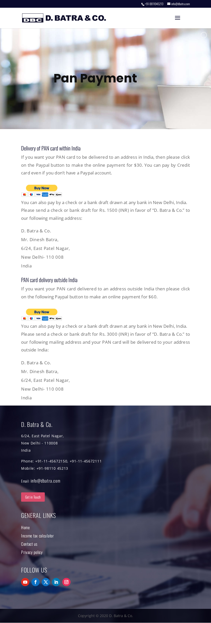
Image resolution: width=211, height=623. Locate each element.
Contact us (29, 544)
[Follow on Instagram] (66, 582)
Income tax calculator (37, 536)
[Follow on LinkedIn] (56, 582)
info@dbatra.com (45, 480)
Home (25, 527)
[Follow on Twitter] (46, 582)
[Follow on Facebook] (35, 582)
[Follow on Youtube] (25, 582)
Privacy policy (32, 552)
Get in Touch (33, 497)
